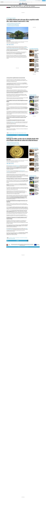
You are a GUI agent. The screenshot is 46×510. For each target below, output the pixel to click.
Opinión (27, 6)
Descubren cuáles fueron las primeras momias (13, 142)
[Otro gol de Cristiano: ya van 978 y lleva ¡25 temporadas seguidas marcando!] (31, 101)
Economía (14, 6)
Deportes (17, 6)
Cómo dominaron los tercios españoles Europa (13, 24)
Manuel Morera (8, 159)
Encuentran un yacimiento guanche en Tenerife (13, 143)
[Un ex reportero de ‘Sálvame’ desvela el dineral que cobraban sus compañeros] (31, 112)
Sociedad (29, 6)
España (12, 6)
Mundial (25, 6)
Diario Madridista (33, 6)
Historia (10, 238)
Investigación (20, 6)
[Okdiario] (23, 4)
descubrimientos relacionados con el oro (14, 165)
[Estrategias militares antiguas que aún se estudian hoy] (31, 51)
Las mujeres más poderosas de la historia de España (13, 23)
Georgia (7, 238)
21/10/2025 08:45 (8, 43)
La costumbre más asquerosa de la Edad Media (13, 25)
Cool (22, 6)
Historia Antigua (13, 238)
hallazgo (17, 166)
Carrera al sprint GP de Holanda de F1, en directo (16, 7)
